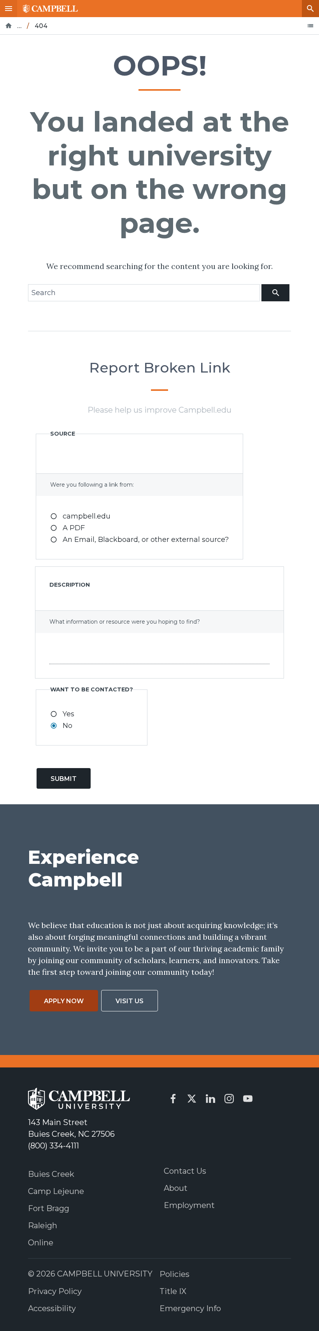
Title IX (173, 1291)
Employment (189, 1205)
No (67, 725)
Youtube (247, 1098)
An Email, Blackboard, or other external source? (146, 539)
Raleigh (42, 1225)
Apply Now (64, 1001)
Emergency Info (190, 1308)
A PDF (74, 528)
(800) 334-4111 (53, 1145)
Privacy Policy (55, 1291)
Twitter (191, 1098)
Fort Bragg (48, 1208)
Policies (174, 1274)
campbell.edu (86, 516)
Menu (8, 8)
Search (310, 8)
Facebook (173, 1098)
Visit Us (130, 1001)
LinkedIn (210, 1098)
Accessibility (52, 1308)
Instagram (229, 1098)
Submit (64, 778)
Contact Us (185, 1171)
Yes (68, 714)
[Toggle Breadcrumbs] (310, 25)
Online (40, 1242)
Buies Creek (51, 1174)
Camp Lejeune (56, 1191)
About (176, 1188)
